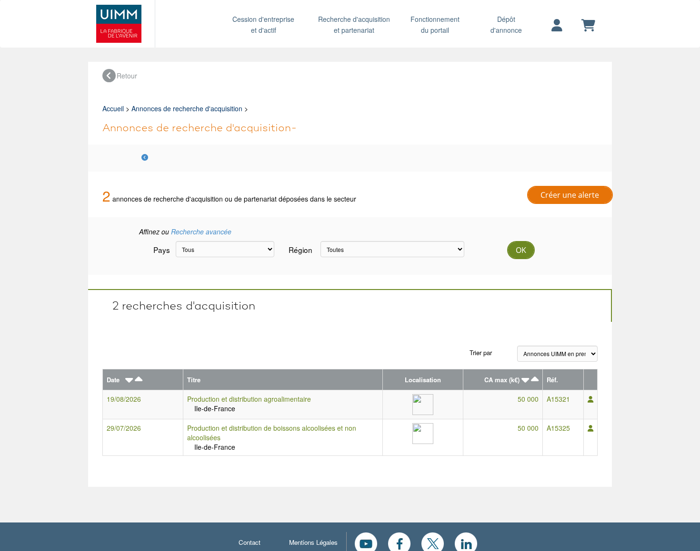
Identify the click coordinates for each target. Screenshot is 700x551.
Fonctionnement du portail (435, 24)
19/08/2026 (124, 399)
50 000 (528, 399)
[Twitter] (432, 542)
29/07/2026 (124, 428)
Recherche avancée (201, 231)
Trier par (481, 352)
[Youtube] (366, 542)
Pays (161, 249)
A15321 (558, 399)
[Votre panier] (588, 25)
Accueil (113, 108)
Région (300, 249)
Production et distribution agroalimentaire (249, 399)
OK (521, 250)
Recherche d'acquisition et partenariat (354, 24)
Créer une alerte (569, 195)
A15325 (558, 428)
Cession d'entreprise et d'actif (263, 24)
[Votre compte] (556, 25)
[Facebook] (399, 542)
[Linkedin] (466, 542)
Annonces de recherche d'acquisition (186, 108)
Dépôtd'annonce (506, 24)
